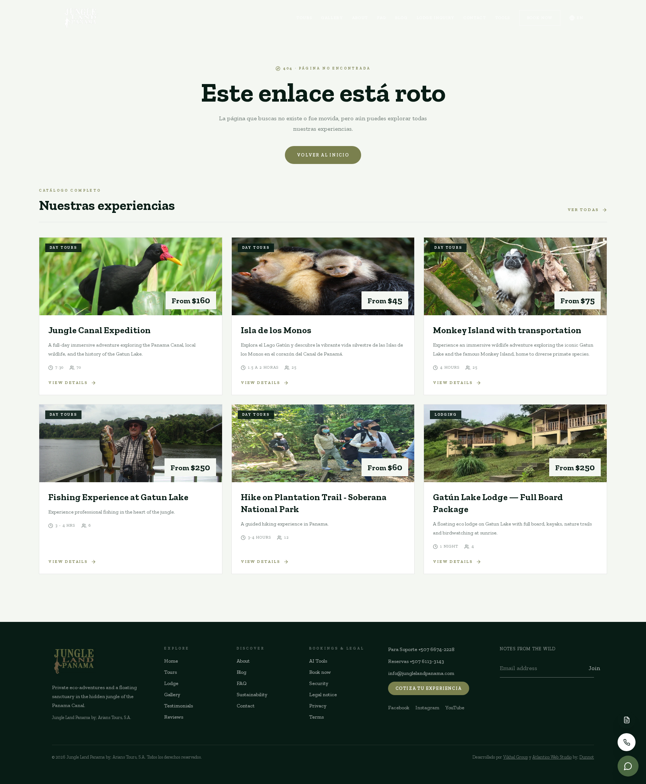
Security (318, 683)
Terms (316, 717)
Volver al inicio (323, 155)
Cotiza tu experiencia (429, 688)
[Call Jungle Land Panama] (627, 742)
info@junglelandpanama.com (421, 673)
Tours (304, 17)
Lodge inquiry (436, 17)
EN (580, 17)
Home (171, 661)
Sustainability (252, 694)
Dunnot (586, 757)
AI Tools (318, 661)
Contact (475, 17)
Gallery (332, 17)
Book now (540, 17)
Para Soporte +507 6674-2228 (421, 649)
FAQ (381, 17)
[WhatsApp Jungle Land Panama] (628, 766)
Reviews (173, 717)
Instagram (427, 707)
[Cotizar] (627, 720)
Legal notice (323, 694)
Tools (502, 17)
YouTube (454, 707)
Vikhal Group (515, 757)
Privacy (317, 706)
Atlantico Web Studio (552, 757)
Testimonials (178, 706)
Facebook (398, 707)
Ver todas (583, 209)
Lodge (171, 683)
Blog (401, 17)
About (360, 17)
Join (594, 668)
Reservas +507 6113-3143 (416, 661)
